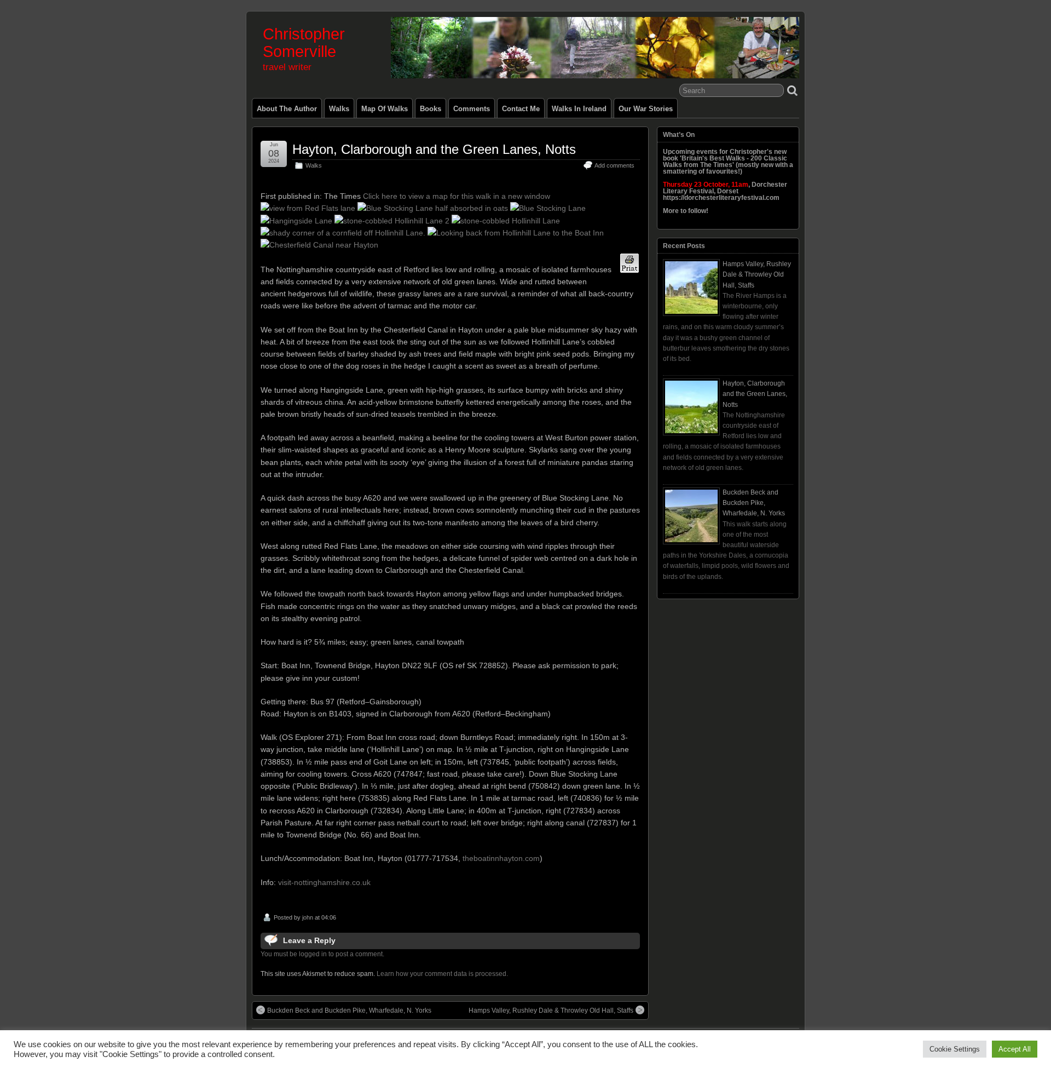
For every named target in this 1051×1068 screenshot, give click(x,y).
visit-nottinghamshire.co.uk (324, 882)
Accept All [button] (1014, 1049)
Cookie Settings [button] (954, 1049)
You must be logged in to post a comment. (322, 954)
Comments (471, 109)
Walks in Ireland (579, 109)
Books (430, 109)
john (307, 917)
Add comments (614, 165)
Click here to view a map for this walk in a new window (456, 196)
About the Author (287, 109)
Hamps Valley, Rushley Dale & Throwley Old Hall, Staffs (551, 1010)
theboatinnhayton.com (501, 858)
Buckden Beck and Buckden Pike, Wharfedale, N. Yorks (349, 1010)
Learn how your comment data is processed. (442, 974)
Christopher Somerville (304, 42)
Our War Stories (646, 109)
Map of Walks (384, 109)
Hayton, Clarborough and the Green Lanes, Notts (434, 149)
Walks (339, 109)
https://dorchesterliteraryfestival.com (721, 198)
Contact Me (521, 109)
